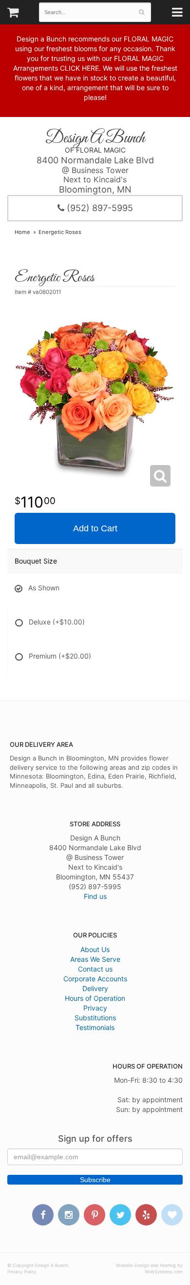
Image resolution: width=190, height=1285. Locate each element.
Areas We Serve (95, 959)
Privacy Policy (21, 1271)
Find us (95, 896)
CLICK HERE (79, 68)
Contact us (95, 969)
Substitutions (95, 1017)
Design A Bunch (95, 138)
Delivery (95, 988)
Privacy (95, 1008)
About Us (95, 949)
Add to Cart (95, 528)
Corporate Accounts (95, 978)
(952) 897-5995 (98, 208)
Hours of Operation (95, 998)
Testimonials (95, 1027)
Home (22, 232)
